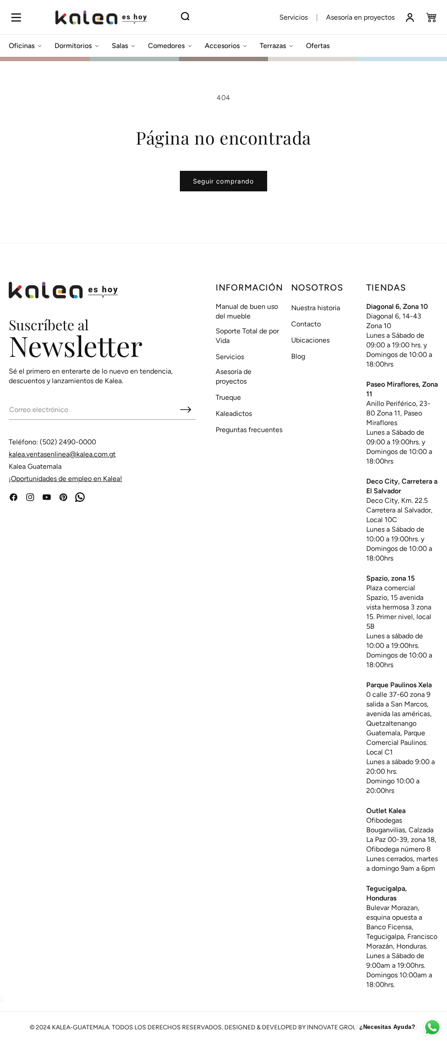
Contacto (306, 324)
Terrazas (273, 46)
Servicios (293, 17)
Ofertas (318, 46)
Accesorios (222, 46)
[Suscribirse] (185, 409)
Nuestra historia (315, 308)
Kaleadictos (234, 413)
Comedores (166, 46)
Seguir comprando (223, 181)
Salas (120, 46)
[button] (16, 17)
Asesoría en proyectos (360, 17)
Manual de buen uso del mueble (247, 311)
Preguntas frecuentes (249, 430)
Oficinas (21, 46)
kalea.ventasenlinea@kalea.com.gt (62, 454)
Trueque (228, 397)
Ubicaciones (310, 340)
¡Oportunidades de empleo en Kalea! (65, 478)
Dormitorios (73, 46)
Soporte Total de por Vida (247, 336)
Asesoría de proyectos (233, 376)
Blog (298, 356)
